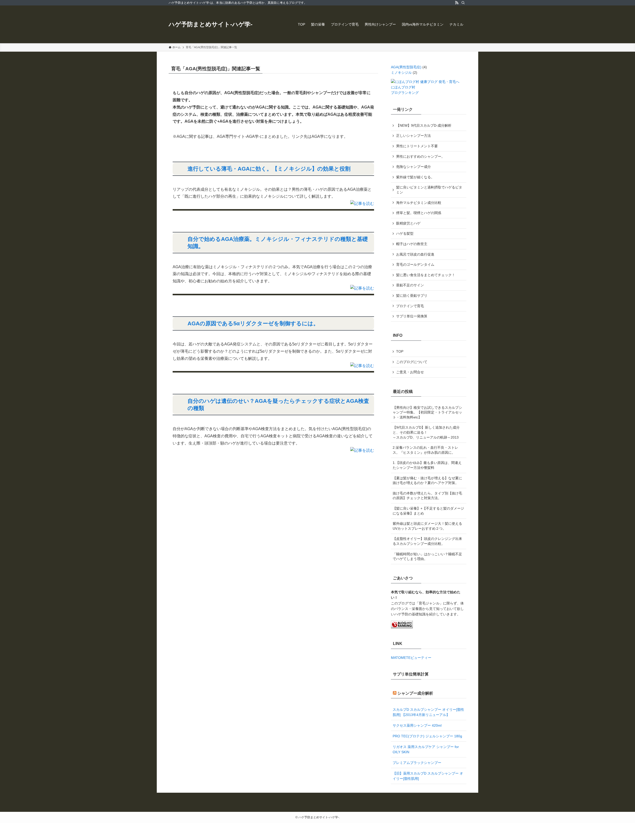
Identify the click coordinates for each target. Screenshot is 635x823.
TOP (399, 351)
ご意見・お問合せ (410, 372)
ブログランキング (405, 93)
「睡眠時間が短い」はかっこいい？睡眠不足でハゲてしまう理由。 (427, 556)
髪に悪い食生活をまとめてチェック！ (425, 275)
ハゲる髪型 (404, 233)
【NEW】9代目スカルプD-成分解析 (423, 125)
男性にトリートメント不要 (417, 146)
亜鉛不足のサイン (410, 285)
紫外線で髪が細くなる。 (415, 177)
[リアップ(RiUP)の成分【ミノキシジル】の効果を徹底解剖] (362, 203)
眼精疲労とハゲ (408, 223)
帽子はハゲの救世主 (411, 244)
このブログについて (411, 362)
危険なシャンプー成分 (413, 167)
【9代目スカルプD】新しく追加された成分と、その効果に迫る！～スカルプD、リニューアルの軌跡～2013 (426, 432)
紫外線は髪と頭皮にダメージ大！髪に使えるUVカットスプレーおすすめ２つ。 (427, 526)
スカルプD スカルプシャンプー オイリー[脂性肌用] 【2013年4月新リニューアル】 (428, 712)
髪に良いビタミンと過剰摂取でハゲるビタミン (429, 189)
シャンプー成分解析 (415, 693)
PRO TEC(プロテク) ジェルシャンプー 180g (427, 736)
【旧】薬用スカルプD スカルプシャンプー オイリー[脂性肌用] (428, 776)
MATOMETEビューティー (411, 658)
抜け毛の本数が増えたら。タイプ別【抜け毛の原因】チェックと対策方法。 (427, 495)
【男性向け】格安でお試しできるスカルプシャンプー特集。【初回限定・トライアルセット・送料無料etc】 (427, 412)
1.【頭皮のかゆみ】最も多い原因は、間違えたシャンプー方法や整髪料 (427, 465)
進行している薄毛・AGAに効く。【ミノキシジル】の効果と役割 (269, 169)
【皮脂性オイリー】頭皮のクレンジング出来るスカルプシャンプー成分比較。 (427, 541)
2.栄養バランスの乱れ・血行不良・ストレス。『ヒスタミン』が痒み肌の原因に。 (425, 450)
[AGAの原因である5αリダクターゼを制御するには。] (362, 366)
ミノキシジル (401, 73)
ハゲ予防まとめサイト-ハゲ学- (211, 24)
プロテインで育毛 (410, 306)
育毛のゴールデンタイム (415, 264)
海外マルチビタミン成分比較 (418, 203)
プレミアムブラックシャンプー (417, 763)
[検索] (463, 2)
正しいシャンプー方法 (413, 136)
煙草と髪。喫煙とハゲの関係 (418, 213)
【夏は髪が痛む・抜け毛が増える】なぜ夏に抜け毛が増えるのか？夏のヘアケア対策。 (427, 480)
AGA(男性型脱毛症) (406, 67)
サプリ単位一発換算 (411, 316)
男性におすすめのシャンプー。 (420, 156)
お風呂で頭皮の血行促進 (415, 254)
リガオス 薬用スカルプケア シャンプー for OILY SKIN (426, 749)
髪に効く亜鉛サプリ (411, 296)
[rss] (456, 2)
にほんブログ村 (403, 87)
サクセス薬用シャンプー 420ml (417, 725)
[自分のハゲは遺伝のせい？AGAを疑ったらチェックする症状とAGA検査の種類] (362, 450)
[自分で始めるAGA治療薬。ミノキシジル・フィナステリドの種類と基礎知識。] (362, 288)
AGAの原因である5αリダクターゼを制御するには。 (253, 323)
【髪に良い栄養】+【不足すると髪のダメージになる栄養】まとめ (428, 510)
